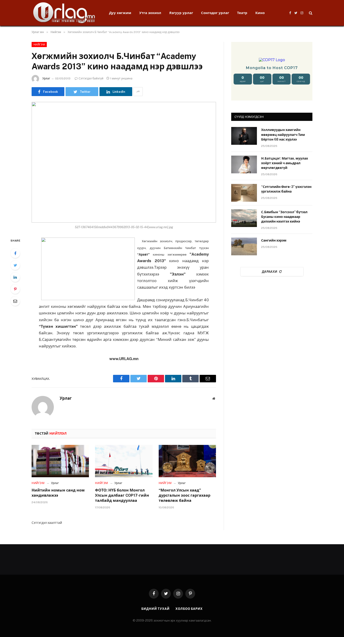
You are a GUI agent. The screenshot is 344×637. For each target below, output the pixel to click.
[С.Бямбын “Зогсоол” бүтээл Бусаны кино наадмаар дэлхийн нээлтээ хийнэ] (244, 218)
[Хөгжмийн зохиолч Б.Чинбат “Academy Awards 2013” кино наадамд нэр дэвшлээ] (124, 162)
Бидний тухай (155, 609)
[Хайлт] (310, 13)
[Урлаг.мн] (64, 13)
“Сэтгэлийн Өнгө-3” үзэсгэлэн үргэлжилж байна (286, 189)
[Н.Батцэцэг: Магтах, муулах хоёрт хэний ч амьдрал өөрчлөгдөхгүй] (244, 164)
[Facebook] (15, 253)
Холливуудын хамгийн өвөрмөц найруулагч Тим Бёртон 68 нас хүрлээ (283, 134)
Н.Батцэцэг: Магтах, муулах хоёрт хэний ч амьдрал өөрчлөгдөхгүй (284, 163)
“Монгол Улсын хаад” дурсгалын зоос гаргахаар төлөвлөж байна (184, 495)
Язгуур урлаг (181, 13)
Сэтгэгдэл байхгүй (91, 78)
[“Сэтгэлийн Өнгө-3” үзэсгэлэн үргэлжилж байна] (244, 193)
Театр (242, 13)
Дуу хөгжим (120, 13)
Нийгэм (39, 44)
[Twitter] (15, 265)
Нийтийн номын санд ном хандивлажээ (58, 493)
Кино (260, 13)
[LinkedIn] (15, 277)
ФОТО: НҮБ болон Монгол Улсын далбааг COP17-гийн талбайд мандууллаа (122, 495)
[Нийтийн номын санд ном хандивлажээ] (60, 461)
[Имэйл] (15, 301)
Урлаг (46, 78)
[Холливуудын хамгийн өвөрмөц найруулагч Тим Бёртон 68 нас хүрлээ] (244, 136)
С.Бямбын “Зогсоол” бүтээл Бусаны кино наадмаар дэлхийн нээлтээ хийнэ (284, 216)
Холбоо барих (189, 609)
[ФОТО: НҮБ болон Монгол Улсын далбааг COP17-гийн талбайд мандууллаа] (123, 461)
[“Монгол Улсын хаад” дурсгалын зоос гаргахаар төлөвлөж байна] (187, 461)
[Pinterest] (15, 289)
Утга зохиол (150, 13)
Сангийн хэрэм (273, 240)
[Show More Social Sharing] (138, 91)
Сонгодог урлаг (215, 13)
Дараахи (270, 271)
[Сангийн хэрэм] (244, 246)
